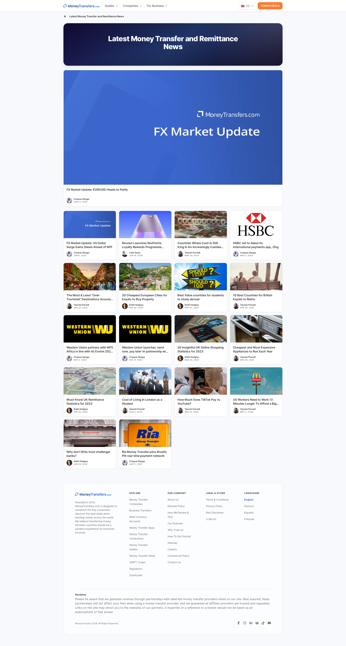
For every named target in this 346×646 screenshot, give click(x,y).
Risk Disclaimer (215, 512)
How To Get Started (179, 536)
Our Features (175, 523)
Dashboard (135, 575)
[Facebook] (238, 623)
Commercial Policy (178, 555)
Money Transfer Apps (142, 527)
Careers (172, 549)
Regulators (135, 568)
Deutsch (249, 506)
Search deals (270, 5)
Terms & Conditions (217, 499)
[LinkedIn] (250, 623)
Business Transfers (140, 510)
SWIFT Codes (137, 562)
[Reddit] (257, 623)
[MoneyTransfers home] (81, 6)
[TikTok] (263, 623)
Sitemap (172, 542)
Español (248, 512)
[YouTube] (269, 623)
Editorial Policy (176, 506)
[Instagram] (244, 623)
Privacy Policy (214, 506)
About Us (173, 499)
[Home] (64, 16)
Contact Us (174, 562)
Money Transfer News (142, 555)
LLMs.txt (211, 519)
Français (249, 519)
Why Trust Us (175, 529)
